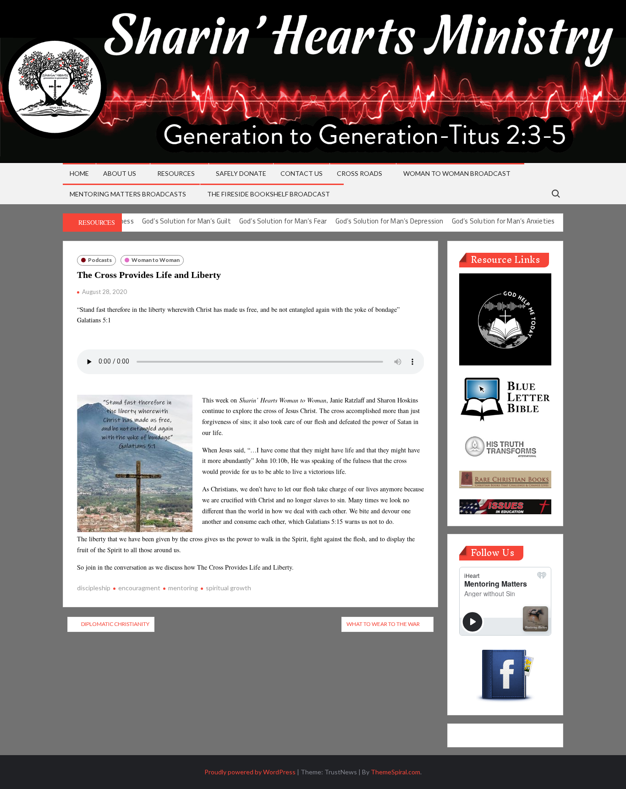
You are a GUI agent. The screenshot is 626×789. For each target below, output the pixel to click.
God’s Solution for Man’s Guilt (186, 221)
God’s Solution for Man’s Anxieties (503, 221)
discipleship (93, 588)
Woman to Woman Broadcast (457, 173)
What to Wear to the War (383, 623)
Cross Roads (359, 173)
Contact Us (301, 173)
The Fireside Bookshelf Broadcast (268, 194)
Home (79, 173)
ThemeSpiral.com (395, 772)
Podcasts (100, 259)
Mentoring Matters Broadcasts (128, 194)
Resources (176, 173)
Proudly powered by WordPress (250, 772)
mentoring (183, 588)
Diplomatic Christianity (115, 623)
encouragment (139, 588)
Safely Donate (241, 173)
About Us (119, 173)
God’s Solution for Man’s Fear (283, 221)
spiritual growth (228, 588)
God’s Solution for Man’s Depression (389, 221)
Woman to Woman (156, 259)
